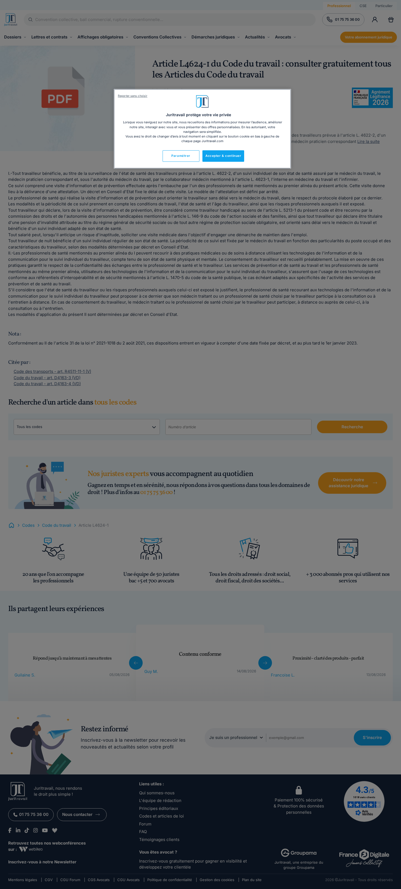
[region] (202, 129)
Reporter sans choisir (132, 96)
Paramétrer (180, 156)
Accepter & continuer (223, 156)
